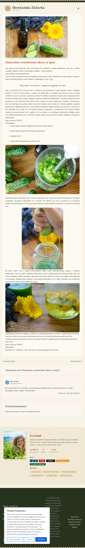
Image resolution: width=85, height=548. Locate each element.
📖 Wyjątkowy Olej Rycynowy (68, 471)
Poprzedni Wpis (8, 361)
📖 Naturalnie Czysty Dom (36, 475)
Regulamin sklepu (75, 522)
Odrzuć (29, 539)
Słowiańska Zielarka (28, 8)
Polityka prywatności (75, 519)
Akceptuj (41, 539)
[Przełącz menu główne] (78, 8)
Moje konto (75, 517)
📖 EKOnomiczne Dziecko (65, 475)
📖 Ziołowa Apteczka (35, 471)
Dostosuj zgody (15, 539)
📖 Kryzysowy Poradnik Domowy (51, 471)
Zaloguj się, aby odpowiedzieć (69, 393)
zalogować (16, 411)
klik (51, 79)
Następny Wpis (76, 361)
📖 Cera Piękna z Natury (51, 475)
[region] (27, 525)
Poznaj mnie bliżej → (36, 480)
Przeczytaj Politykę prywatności (27, 534)
